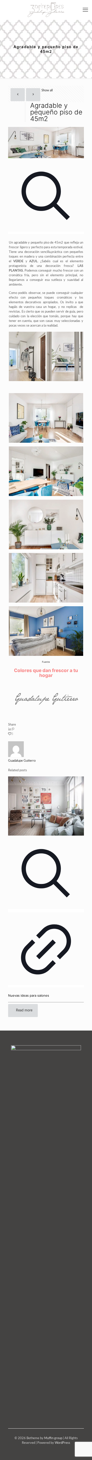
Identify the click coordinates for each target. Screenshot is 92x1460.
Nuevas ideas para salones (28, 995)
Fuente (46, 662)
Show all (47, 90)
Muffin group (53, 1438)
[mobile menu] (85, 10)
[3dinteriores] (46, 9)
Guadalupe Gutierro (22, 760)
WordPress (62, 1443)
